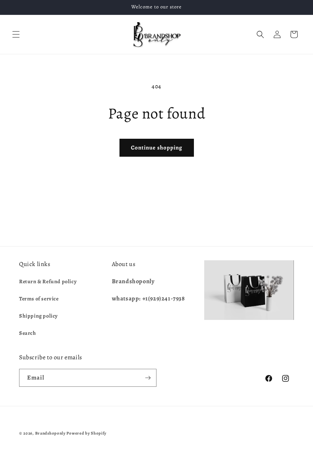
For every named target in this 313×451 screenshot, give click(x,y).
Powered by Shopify (86, 433)
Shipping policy (38, 316)
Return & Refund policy (48, 281)
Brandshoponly (50, 433)
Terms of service (39, 298)
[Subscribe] (147, 378)
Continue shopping (156, 147)
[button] (16, 34)
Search (27, 333)
